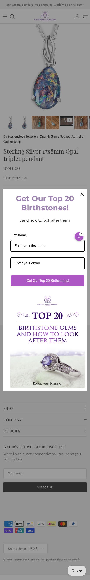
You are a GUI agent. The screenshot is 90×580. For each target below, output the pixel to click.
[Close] (82, 194)
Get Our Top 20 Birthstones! (47, 281)
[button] (79, 236)
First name (18, 235)
